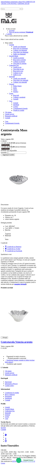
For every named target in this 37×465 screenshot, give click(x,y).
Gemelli (15, 99)
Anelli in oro (17, 67)
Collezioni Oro (14, 65)
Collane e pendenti (19, 97)
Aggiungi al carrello (8, 155)
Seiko (15, 88)
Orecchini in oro (18, 69)
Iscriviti (3, 428)
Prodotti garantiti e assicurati (17, 358)
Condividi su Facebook (14, 251)
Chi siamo (8, 112)
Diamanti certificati (11, 116)
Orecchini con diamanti (20, 52)
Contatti (7, 118)
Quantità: (4, 152)
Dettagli (5, 337)
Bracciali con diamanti (20, 48)
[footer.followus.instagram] (6, 441)
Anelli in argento (18, 58)
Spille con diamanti (19, 54)
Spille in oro (17, 75)
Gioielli (11, 45)
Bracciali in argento (19, 60)
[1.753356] (18, 312)
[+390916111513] (5, 433)
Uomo (11, 93)
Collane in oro (17, 73)
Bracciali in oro (18, 71)
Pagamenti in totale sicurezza (16, 356)
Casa (10, 101)
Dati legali (8, 382)
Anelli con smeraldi (19, 78)
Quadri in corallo (18, 110)
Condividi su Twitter (13, 249)
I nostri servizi (9, 114)
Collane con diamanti (20, 50)
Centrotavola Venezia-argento (16, 342)
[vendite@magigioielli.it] (5, 437)
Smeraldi (12, 76)
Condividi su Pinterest (14, 247)
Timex (15, 90)
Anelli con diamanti (19, 46)
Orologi (11, 84)
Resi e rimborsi (10, 394)
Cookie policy (9, 385)
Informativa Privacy (11, 384)
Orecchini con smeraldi (20, 80)
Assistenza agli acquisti (14, 364)
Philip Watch (17, 86)
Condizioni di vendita (12, 393)
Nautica (15, 91)
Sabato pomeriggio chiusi (14, 2)
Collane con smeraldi (20, 82)
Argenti (15, 103)
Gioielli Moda (13, 56)
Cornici (15, 106)
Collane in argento (19, 61)
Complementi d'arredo (20, 108)
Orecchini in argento (19, 63)
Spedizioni (8, 398)
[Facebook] (6, 439)
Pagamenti (8, 396)
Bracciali (16, 95)
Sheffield (16, 105)
